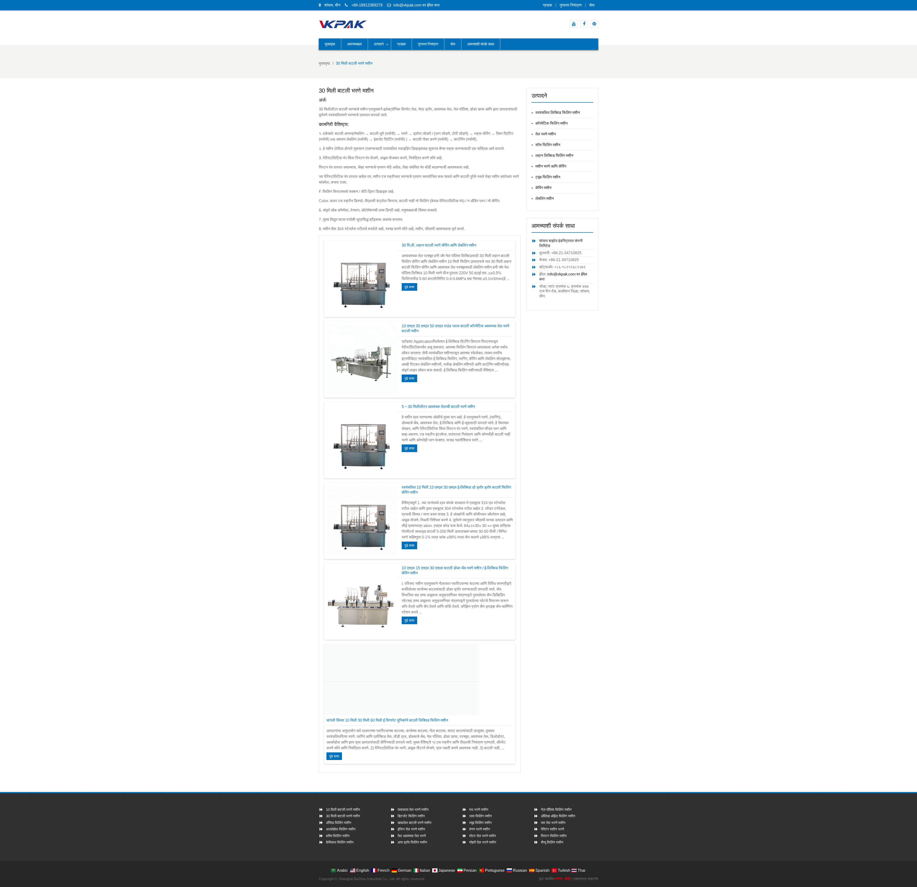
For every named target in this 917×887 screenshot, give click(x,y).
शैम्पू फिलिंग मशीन (552, 842)
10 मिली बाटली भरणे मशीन (343, 810)
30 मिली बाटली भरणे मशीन (343, 816)
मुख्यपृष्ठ (330, 44)
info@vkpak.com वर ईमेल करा (416, 5)
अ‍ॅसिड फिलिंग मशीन (338, 823)
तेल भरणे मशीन (545, 134)
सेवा (592, 5)
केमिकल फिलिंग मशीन (340, 842)
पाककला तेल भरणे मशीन (413, 810)
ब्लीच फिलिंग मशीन (338, 836)
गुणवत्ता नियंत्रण (571, 5)
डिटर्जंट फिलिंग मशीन (411, 816)
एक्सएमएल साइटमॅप (585, 879)
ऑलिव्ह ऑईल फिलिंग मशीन (558, 816)
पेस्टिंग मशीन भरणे (552, 829)
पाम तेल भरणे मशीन (553, 823)
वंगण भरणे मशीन (479, 829)
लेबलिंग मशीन (544, 198)
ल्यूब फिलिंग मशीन (480, 823)
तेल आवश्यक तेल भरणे (412, 836)
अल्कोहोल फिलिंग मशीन (341, 829)
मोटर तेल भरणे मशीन (482, 836)
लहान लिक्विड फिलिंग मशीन (554, 155)
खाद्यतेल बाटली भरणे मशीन (415, 823)
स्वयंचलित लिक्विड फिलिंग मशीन (557, 113)
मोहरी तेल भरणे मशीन (482, 842)
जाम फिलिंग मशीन (480, 816)
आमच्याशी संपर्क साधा (480, 44)
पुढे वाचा (409, 287)
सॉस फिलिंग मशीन (547, 145)
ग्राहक (547, 5)
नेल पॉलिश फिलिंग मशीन (556, 810)
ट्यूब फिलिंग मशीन (547, 177)
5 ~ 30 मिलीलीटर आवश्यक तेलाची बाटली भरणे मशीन (438, 407)
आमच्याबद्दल (354, 44)
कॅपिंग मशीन (543, 188)
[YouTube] (574, 24)
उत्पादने (379, 44)
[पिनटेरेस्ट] (594, 24)
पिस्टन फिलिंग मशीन (554, 836)
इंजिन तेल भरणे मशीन (411, 829)
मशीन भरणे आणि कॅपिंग (550, 166)
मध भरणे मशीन (478, 810)
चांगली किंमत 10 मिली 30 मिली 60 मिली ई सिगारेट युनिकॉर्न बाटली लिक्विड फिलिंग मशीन (387, 720)
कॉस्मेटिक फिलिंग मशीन (551, 123)
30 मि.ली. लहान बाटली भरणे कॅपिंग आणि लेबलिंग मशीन (439, 245)
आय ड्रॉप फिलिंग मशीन (412, 842)
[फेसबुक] (584, 24)
